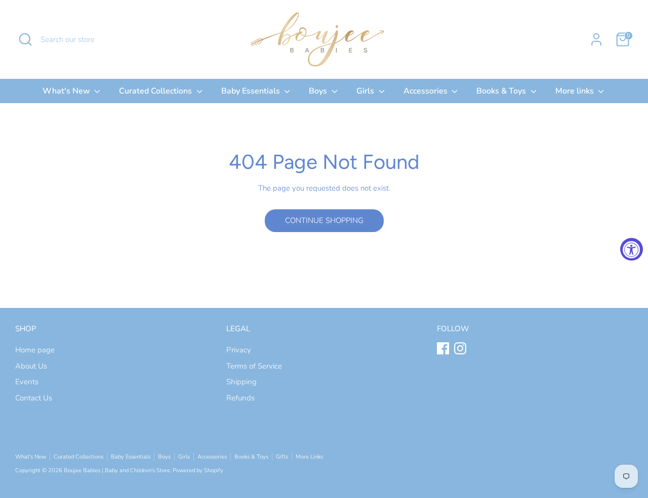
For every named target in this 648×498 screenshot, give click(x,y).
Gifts (282, 457)
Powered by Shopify (198, 470)
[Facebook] (443, 348)
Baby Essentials (251, 91)
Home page (35, 350)
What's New (67, 91)
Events (26, 382)
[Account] (596, 39)
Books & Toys (502, 91)
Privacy (238, 350)
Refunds (240, 398)
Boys (319, 91)
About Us (31, 366)
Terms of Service (254, 366)
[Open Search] (25, 39)
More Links (309, 457)
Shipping (241, 382)
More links (575, 91)
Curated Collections (156, 91)
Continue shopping (324, 220)
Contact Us (33, 398)
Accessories (426, 91)
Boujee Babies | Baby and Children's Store (117, 470)
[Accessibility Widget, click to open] (631, 249)
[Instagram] (460, 348)
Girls (366, 91)
